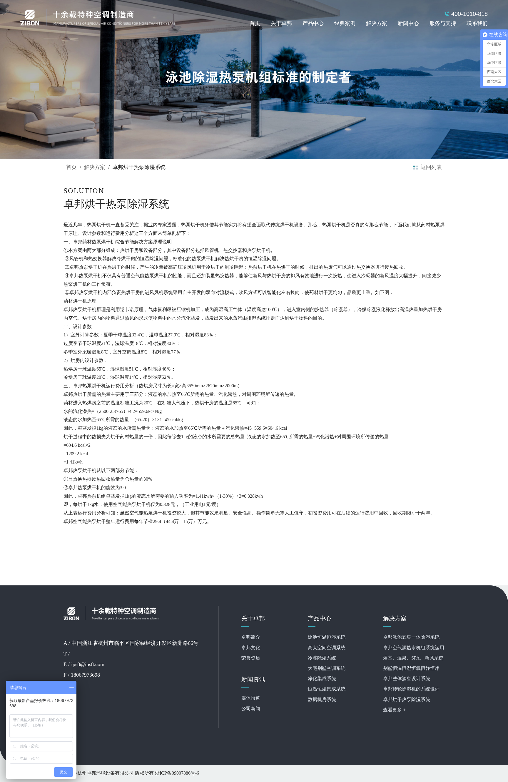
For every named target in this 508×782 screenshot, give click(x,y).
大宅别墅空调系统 (326, 668)
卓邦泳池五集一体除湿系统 (411, 637)
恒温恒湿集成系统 (326, 689)
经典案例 (344, 23)
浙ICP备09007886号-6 (177, 773)
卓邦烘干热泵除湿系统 (406, 699)
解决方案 (376, 23)
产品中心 (313, 23)
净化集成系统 (322, 678)
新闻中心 (408, 23)
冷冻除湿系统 (322, 658)
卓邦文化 (250, 647)
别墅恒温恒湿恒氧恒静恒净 (411, 668)
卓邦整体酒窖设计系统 (406, 678)
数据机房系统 (322, 699)
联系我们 (477, 23)
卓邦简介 (250, 637)
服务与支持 (443, 23)
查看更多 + (394, 710)
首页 (255, 23)
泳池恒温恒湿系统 (326, 637)
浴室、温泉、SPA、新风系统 (413, 658)
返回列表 (431, 167)
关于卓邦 (281, 23)
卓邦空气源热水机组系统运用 (413, 647)
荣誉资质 (250, 658)
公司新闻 (250, 708)
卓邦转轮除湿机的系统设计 (411, 689)
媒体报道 (250, 698)
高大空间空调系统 (326, 647)
